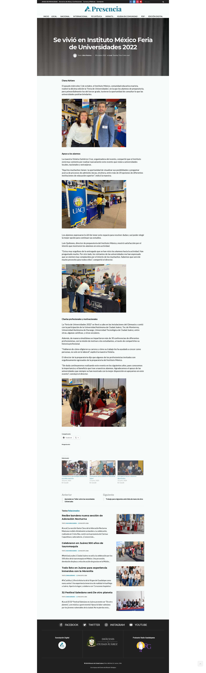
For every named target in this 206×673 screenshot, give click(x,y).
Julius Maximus (87, 55)
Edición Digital (155, 16)
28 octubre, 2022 (100, 55)
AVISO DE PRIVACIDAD (50, 1)
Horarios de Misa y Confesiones (70, 1)
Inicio (46, 16)
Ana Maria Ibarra (71, 523)
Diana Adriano (70, 575)
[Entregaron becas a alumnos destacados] (130, 467)
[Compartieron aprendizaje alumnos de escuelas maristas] (75, 467)
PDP (143, 16)
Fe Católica (96, 16)
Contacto (100, 1)
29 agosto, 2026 (84, 523)
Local (54, 16)
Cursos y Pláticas (89, 1)
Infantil (109, 16)
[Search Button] (162, 1)
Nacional (65, 16)
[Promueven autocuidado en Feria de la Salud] (102, 467)
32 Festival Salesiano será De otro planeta (87, 592)
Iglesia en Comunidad (127, 16)
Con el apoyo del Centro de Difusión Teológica (103, 667)
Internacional (80, 16)
